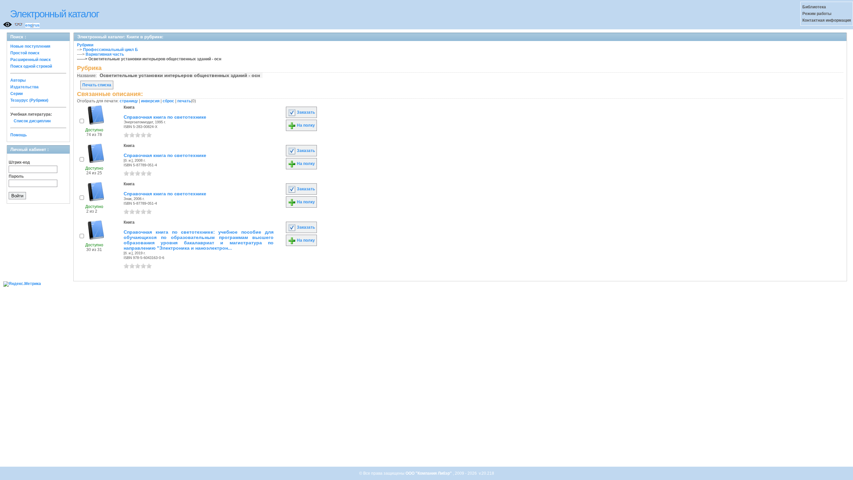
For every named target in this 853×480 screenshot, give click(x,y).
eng (28, 25)
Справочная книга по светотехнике (165, 117)
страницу (129, 101)
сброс (168, 101)
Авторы (18, 80)
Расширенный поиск (30, 59)
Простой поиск (24, 53)
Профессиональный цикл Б (110, 49)
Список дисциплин (32, 121)
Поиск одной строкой (31, 66)
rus (36, 25)
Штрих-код (19, 162)
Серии (16, 93)
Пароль (16, 176)
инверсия (150, 101)
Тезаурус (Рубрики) (29, 100)
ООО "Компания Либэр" (429, 473)
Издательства (24, 87)
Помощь (18, 135)
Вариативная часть (105, 54)
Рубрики (85, 45)
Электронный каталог (54, 13)
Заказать (305, 112)
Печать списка (96, 85)
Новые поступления (30, 46)
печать (184, 101)
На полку (305, 125)
